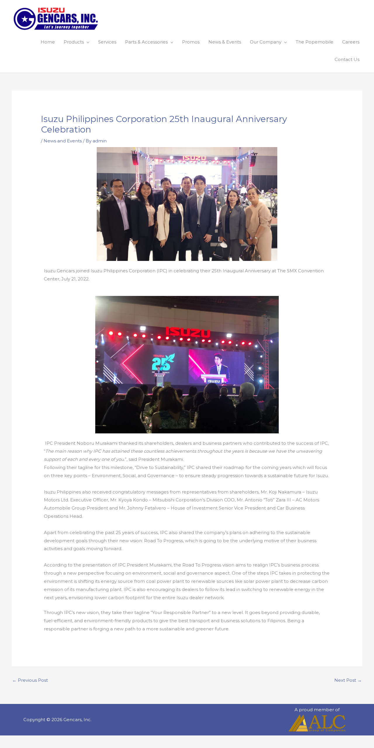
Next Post (348, 680)
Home (48, 42)
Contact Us (347, 59)
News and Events (63, 141)
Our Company (265, 42)
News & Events (224, 42)
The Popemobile (314, 42)
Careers (350, 42)
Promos (191, 42)
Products (74, 42)
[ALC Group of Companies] (317, 723)
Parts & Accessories (146, 42)
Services (107, 42)
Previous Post (30, 680)
